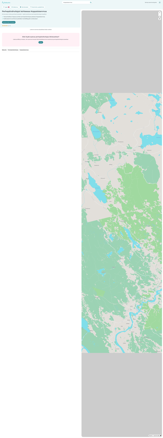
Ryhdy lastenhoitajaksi (151, 2)
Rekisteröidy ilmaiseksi (9, 22)
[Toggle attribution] (160, 435)
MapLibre (151, 435)
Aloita (40, 42)
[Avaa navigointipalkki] (160, 2)
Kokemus (15, 7)
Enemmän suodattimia (37, 7)
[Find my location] (159, 19)
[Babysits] (6, 2)
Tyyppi (6, 7)
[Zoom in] (159, 12)
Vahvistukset (24, 7)
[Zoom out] (159, 15)
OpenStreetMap (157, 435)
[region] (122, 223)
